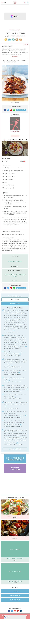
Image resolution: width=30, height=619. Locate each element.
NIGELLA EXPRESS (20, 36)
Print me (26, 44)
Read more (15, 56)
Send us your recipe (15, 591)
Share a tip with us (15, 599)
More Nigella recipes (15, 30)
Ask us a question (15, 595)
